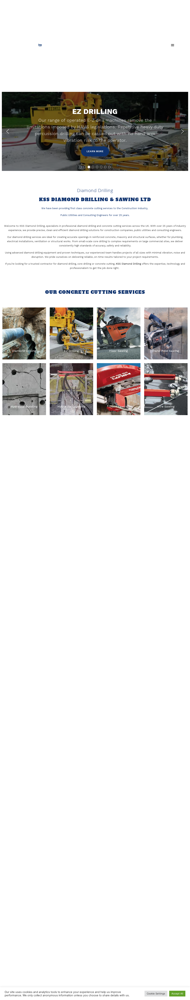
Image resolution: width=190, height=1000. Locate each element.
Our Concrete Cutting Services (95, 292)
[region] (95, 131)
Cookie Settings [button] (156, 993)
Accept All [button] (177, 993)
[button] (172, 45)
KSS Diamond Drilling (128, 263)
